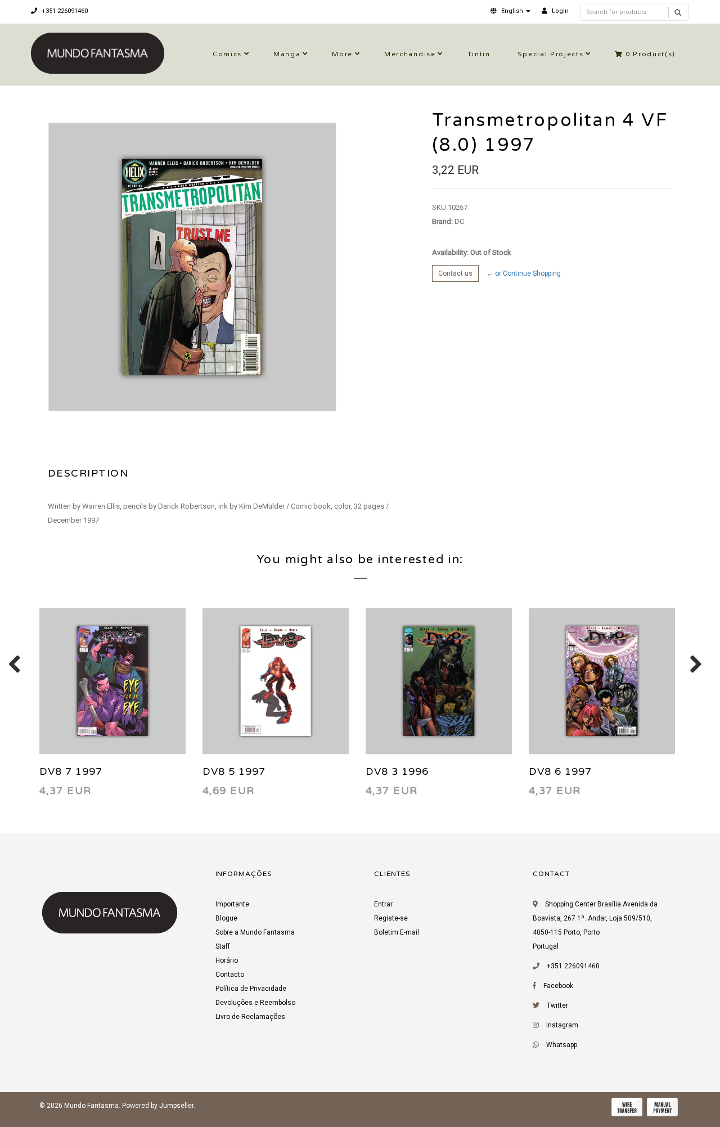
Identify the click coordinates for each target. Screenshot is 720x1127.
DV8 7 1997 (70, 771)
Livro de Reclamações (250, 1017)
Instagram (562, 1025)
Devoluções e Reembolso (255, 1003)
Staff (222, 946)
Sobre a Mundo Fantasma (255, 932)
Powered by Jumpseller (158, 1106)
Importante (232, 904)
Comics (227, 54)
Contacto (229, 974)
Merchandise (409, 54)
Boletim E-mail (396, 932)
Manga (286, 54)
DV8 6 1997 (560, 771)
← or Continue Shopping (524, 273)
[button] (510, 11)
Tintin (478, 54)
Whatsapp (561, 1045)
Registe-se (391, 918)
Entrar (383, 904)
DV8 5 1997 (234, 771)
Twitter (557, 1005)
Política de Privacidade (250, 989)
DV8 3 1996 (397, 771)
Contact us (455, 273)
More (342, 54)
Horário (226, 960)
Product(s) (651, 54)
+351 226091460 (64, 11)
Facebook (558, 986)
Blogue (226, 918)
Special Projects (551, 54)
